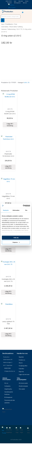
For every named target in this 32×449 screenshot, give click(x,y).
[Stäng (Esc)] (9, 445)
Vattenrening (11, 29)
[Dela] (6, 445)
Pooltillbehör (9, 24)
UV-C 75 (19, 29)
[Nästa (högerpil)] (4, 448)
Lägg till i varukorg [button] (10, 124)
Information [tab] (16, 210)
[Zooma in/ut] (1, 445)
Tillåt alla (16, 237)
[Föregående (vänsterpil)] (1, 448)
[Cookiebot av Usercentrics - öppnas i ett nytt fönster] (23, 206)
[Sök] (2, 20)
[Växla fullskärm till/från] (4, 445)
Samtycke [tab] (6, 210)
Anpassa (15, 242)
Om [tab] (26, 210)
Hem (2, 24)
